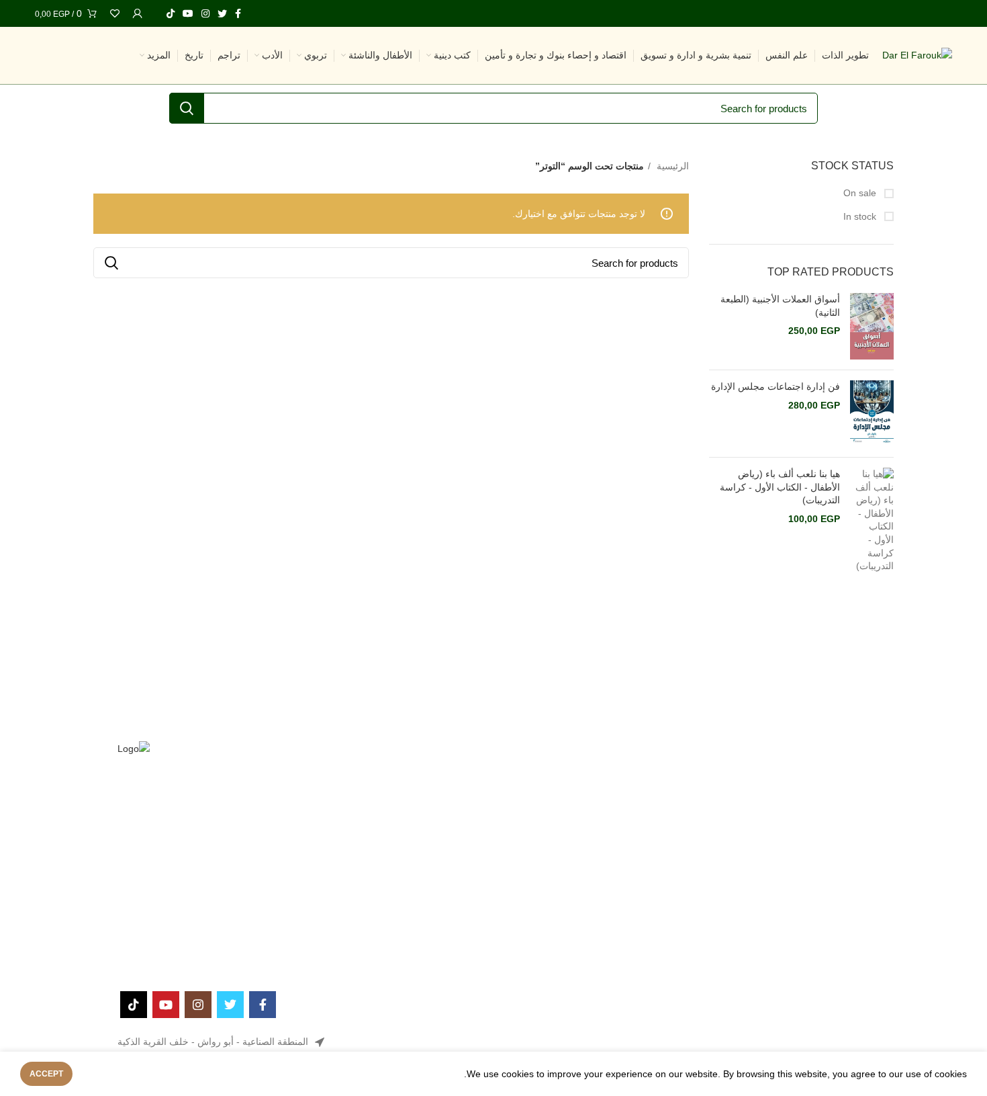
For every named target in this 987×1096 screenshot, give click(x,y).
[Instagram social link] (205, 13)
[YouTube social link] (188, 13)
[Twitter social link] (222, 13)
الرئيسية (671, 166)
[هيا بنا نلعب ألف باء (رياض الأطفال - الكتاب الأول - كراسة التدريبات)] (872, 520)
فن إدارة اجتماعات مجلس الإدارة (775, 386)
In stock (861, 216)
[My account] (137, 13)
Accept (46, 1074)
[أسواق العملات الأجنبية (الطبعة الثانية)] (872, 326)
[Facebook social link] (238, 13)
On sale (861, 192)
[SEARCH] (186, 108)
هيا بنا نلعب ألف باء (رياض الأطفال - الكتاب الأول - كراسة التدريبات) (780, 486)
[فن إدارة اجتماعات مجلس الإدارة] (872, 413)
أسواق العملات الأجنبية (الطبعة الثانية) (780, 306)
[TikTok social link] (170, 13)
